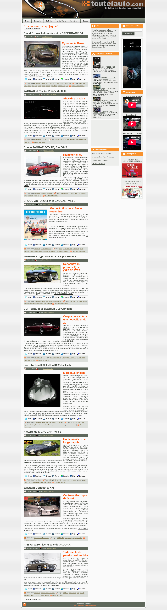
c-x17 (60, 139)
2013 (62, 193)
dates (81, 248)
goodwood (27, 595)
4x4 (56, 139)
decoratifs (38, 425)
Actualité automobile (98, 164)
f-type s (76, 193)
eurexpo (39, 251)
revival (42, 595)
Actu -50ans (37, 480)
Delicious (82, 79)
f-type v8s (82, 193)
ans (65, 480)
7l (71, 301)
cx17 (68, 139)
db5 (33, 85)
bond (84, 83)
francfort (72, 139)
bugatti (26, 425)
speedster (40, 303)
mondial (79, 538)
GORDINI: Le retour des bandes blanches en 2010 (104, 78)
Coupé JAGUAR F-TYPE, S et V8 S (45, 147)
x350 (29, 360)
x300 (25, 360)
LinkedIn (48, 79)
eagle (80, 301)
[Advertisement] (114, 13)
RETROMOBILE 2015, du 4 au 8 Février (105, 67)
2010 (58, 538)
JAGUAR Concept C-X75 (39, 487)
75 (67, 593)
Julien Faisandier (47, 37)
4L (63, 248)
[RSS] (24, 604)
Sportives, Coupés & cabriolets (43, 193)
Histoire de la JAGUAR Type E (42, 431)
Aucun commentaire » (78, 85)
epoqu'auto (33, 251)
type (45, 303)
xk (67, 85)
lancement (83, 139)
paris (67, 425)
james (43, 85)
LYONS (26, 482)
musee (63, 425)
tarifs (66, 251)
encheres (26, 251)
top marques (61, 85)
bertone (58, 357)
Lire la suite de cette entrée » (45, 76)
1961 (50, 480)
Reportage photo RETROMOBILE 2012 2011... (132, 160)
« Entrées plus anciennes (32, 29)
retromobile (32, 482)
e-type (76, 301)
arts (75, 422)
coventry (82, 593)
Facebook (38, 79)
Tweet (30, 79)
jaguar (39, 85)
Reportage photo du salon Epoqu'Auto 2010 (132, 182)
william (49, 482)
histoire (80, 480)
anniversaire (68, 248)
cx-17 (64, 139)
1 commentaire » (60, 482)
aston (80, 83)
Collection (37, 248)
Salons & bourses (46, 248)
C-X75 (62, 538)
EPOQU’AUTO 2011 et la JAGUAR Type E (49, 200)
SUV (29, 142)
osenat (59, 251)
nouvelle (30, 195)
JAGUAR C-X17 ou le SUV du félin (45, 90)
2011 (60, 248)
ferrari (50, 425)
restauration (33, 303)
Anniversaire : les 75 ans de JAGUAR (47, 544)
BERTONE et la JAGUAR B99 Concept (48, 308)
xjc (34, 360)
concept (64, 357)
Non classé (60, 83)
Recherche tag (96, 160)
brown (26, 85)
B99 (54, 357)
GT (36, 85)
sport (35, 195)
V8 (38, 195)
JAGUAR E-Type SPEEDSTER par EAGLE (50, 256)
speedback (54, 85)
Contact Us (80, 603)
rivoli (74, 425)
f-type (71, 193)
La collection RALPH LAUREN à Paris (47, 365)
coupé (66, 193)
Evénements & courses (56, 422)
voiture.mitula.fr (97, 157)
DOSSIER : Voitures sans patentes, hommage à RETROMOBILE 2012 (105, 89)
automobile (81, 422)
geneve (69, 357)
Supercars (67, 83)
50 (62, 480)
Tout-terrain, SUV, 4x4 (40, 139)
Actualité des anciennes (41, 83)
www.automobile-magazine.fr (101, 153)
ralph (71, 425)
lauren (59, 425)
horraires (45, 251)
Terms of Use (89, 603)
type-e (49, 303)
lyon (54, 251)
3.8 (57, 480)
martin (48, 85)
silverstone (39, 482)
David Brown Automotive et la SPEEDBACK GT (53, 33)
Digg (74, 79)
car (66, 538)
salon (25, 142)
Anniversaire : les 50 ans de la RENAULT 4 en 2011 (105, 101)
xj (31, 360)
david (29, 85)
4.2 (60, 480)
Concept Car (52, 83)
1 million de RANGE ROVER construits (103, 112)
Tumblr (57, 79)
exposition (45, 425)
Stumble (66, 79)
